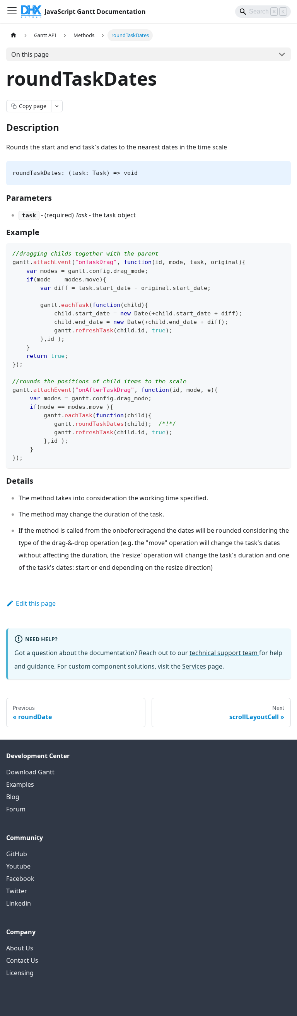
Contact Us (22, 960)
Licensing (20, 973)
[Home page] (13, 35)
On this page (30, 54)
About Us (19, 948)
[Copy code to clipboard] (281, 252)
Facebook (20, 878)
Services (194, 666)
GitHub (16, 854)
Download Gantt (30, 772)
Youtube (18, 866)
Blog (12, 796)
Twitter (16, 891)
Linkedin (18, 903)
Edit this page (36, 603)
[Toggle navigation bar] (12, 11)
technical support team (224, 653)
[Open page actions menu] (57, 106)
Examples (20, 784)
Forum (16, 809)
